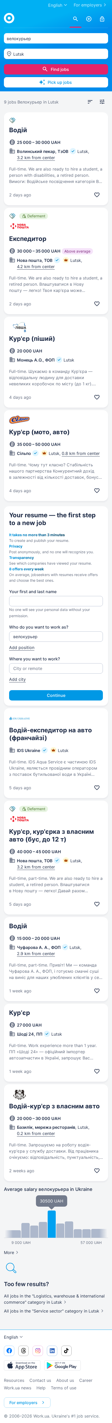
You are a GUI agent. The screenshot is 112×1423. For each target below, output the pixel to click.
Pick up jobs (60, 82)
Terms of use (63, 1387)
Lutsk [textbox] (18, 54)
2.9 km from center (36, 953)
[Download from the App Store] (22, 1365)
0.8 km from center (81, 453)
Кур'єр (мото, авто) (39, 432)
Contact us (40, 1380)
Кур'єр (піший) (32, 338)
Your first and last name (33, 591)
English (11, 1337)
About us (65, 1380)
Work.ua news (17, 1387)
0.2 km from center (36, 1133)
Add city (17, 679)
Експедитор (27, 238)
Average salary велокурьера (48, 1189)
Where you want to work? (34, 658)
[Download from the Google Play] (62, 1365)
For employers (88, 5)
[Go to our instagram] (38, 1351)
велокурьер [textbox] (19, 38)
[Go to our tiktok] (66, 1351)
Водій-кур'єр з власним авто (54, 1106)
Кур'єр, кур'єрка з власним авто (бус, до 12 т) (51, 835)
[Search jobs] (76, 19)
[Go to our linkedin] (52, 1351)
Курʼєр (19, 1012)
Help (41, 1387)
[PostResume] (89, 19)
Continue (56, 695)
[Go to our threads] (23, 1351)
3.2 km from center (36, 157)
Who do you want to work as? (38, 627)
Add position (21, 647)
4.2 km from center (36, 266)
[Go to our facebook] (9, 1351)
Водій (18, 130)
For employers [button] (23, 1402)
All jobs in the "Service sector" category (51, 1311)
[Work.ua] (9, 18)
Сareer (85, 1380)
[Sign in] (102, 19)
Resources (14, 1380)
